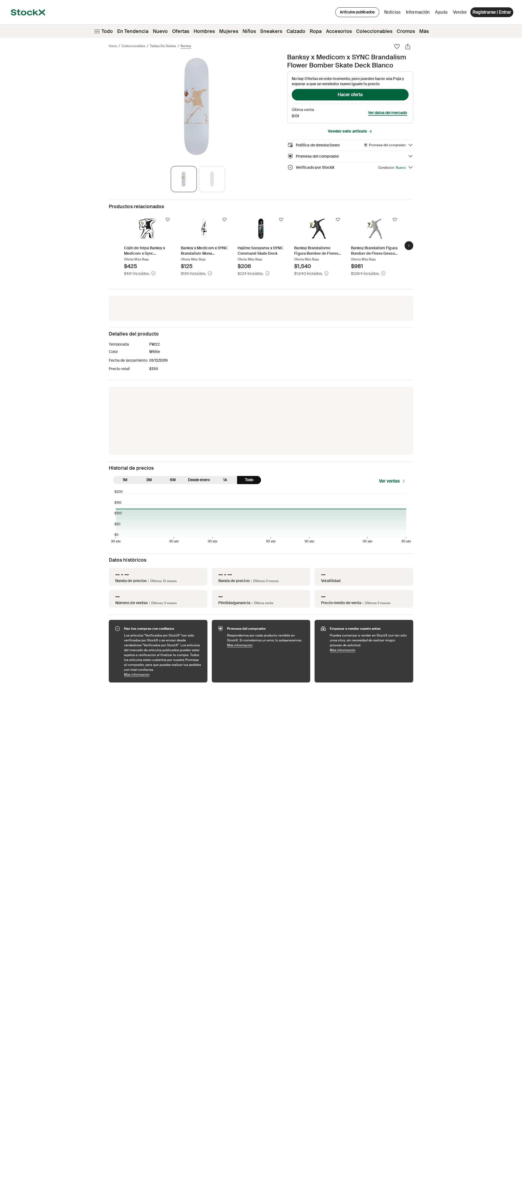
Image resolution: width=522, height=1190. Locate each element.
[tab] (184, 179)
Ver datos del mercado (387, 112)
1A (225, 479)
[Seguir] (167, 219)
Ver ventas (389, 481)
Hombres (204, 31)
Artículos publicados (357, 12)
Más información (163, 674)
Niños (249, 31)
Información (419, 13)
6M (173, 479)
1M (125, 479)
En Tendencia (132, 31)
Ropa (316, 31)
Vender (460, 12)
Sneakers (271, 31)
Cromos (406, 31)
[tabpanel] (197, 107)
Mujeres (228, 31)
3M (149, 479)
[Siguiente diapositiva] (409, 245)
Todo (107, 31)
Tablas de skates (163, 46)
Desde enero (199, 479)
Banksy (186, 46)
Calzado (296, 31)
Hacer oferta (350, 94)
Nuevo (160, 31)
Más (424, 31)
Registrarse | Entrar (492, 12)
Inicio (113, 46)
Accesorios (339, 31)
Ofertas (180, 31)
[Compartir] (407, 46)
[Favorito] (396, 46)
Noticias (392, 12)
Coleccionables (374, 31)
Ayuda (441, 12)
